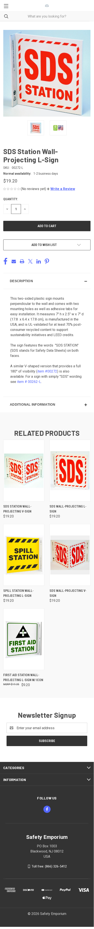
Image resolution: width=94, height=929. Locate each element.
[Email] (14, 261)
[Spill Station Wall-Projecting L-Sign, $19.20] (23, 555)
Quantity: (10, 199)
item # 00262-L (29, 382)
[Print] (22, 261)
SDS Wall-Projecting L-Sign (68, 508)
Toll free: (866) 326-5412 (49, 866)
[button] (61, 189)
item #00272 (47, 371)
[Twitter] (30, 261)
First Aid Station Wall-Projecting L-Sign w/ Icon (23, 677)
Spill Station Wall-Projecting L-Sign (18, 593)
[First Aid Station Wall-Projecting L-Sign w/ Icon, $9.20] (23, 639)
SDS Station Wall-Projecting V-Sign (17, 508)
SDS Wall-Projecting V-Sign (68, 593)
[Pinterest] (47, 261)
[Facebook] (5, 261)
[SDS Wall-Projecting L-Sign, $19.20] (70, 471)
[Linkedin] (38, 261)
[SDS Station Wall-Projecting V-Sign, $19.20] (23, 471)
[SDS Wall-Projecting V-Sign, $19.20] (70, 555)
